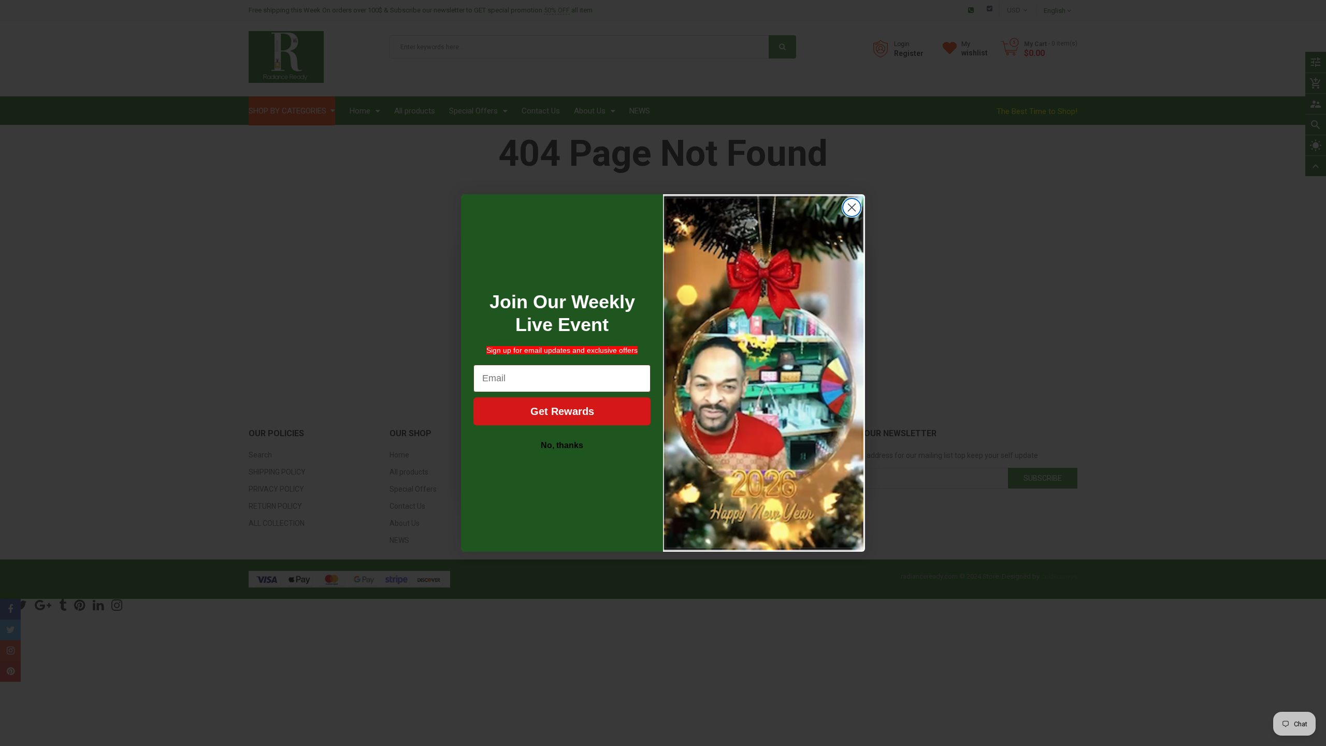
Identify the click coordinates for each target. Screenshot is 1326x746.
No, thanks (562, 445)
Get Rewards (562, 411)
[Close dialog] (852, 207)
